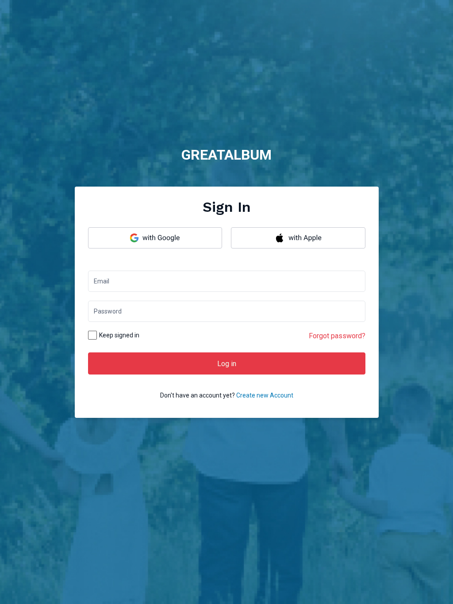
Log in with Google (155, 237)
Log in (226, 363)
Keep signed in (119, 335)
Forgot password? (337, 336)
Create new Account (264, 395)
